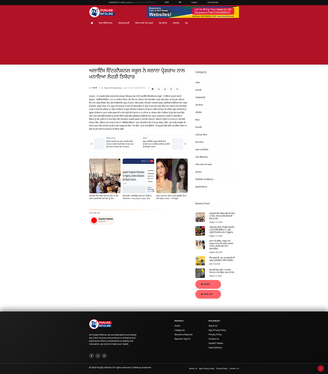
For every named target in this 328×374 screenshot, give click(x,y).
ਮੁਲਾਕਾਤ (176, 23)
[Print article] (177, 89)
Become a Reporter (184, 334)
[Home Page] (102, 12)
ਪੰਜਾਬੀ (167, 2)
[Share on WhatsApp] (165, 89)
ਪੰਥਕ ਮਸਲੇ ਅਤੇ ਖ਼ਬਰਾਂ (144, 23)
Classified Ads (212, 2)
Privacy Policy (215, 334)
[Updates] (104, 355)
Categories (180, 330)
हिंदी (180, 2)
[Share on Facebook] (153, 89)
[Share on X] (171, 89)
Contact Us (214, 339)
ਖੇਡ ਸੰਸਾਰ (163, 23)
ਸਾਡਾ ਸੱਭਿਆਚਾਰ (105, 23)
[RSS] (97, 355)
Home (177, 326)
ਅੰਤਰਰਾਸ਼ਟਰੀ (123, 23)
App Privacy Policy (217, 330)
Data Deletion (215, 348)
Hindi (207, 284)
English (194, 2)
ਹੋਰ (186, 23)
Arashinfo (146, 367)
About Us (213, 326)
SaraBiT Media (216, 343)
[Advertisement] (164, 47)
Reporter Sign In (182, 339)
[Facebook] (91, 355)
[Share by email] (159, 89)
